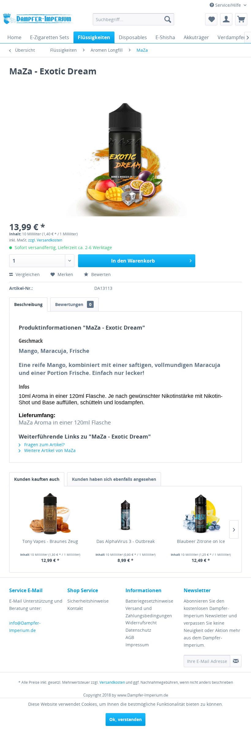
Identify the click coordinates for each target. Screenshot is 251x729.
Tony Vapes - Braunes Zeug (50, 541)
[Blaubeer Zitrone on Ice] (200, 513)
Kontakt (75, 608)
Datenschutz (138, 630)
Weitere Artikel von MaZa (49, 450)
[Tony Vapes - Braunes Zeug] (50, 513)
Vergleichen (27, 274)
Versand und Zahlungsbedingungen (149, 612)
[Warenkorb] (241, 19)
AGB (130, 637)
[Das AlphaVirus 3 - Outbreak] (125, 513)
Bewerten (100, 274)
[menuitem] (133, 19)
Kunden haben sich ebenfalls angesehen (114, 479)
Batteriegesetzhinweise (149, 601)
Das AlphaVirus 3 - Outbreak (125, 541)
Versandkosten (112, 682)
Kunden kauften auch (36, 479)
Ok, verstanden (125, 719)
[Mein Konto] (226, 19)
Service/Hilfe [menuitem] (228, 5)
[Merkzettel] (211, 19)
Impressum (137, 645)
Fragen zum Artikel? (44, 444)
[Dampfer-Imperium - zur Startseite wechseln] (38, 20)
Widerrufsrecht (141, 623)
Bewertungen (73, 304)
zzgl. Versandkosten (45, 240)
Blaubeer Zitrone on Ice (201, 541)
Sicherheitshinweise (88, 601)
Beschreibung (28, 304)
